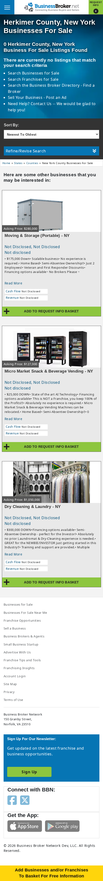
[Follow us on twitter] (24, 800)
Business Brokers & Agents (24, 636)
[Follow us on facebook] (12, 800)
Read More (13, 283)
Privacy (9, 692)
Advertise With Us (17, 652)
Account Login (15, 676)
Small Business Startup (21, 644)
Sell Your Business (26, 97)
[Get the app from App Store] (24, 825)
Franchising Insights (19, 668)
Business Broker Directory (54, 85)
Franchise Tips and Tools (22, 660)
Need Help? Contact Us (30, 103)
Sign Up (29, 771)
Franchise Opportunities (22, 620)
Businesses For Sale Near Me (25, 612)
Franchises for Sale (40, 79)
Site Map (10, 684)
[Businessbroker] (51, 6)
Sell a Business (15, 628)
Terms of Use (13, 700)
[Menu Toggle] (7, 7)
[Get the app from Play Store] (62, 825)
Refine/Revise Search (26, 151)
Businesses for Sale (40, 73)
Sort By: (11, 125)
